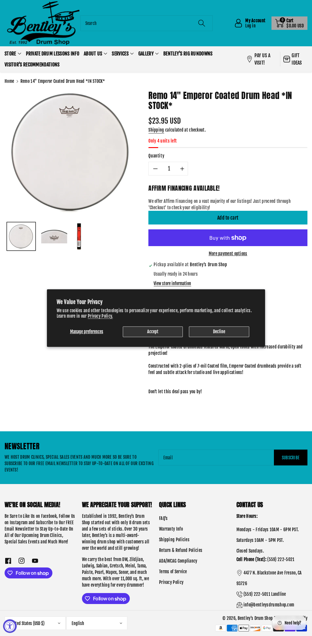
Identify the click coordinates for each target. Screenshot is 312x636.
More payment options (228, 253)
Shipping (156, 129)
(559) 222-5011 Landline (264, 594)
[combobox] (147, 23)
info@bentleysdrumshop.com (268, 604)
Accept (152, 331)
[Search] (201, 23)
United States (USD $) (27, 623)
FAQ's (163, 518)
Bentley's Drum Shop (255, 618)
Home (9, 81)
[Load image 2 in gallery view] (54, 236)
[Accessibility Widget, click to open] (10, 626)
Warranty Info (171, 529)
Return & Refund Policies (180, 550)
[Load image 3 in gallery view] (79, 236)
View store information (172, 283)
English (78, 623)
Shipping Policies (174, 539)
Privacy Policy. (100, 315)
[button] (289, 23)
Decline (219, 331)
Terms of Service (173, 571)
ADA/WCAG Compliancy (178, 561)
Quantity (156, 155)
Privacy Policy (171, 582)
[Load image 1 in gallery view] (21, 236)
